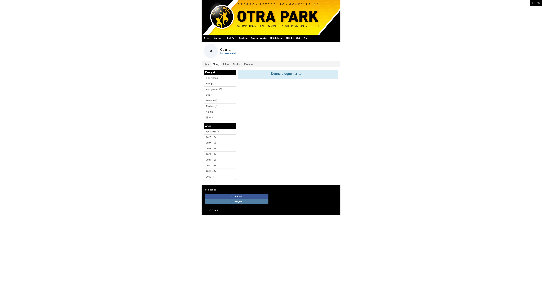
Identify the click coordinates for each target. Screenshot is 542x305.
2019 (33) (211, 171)
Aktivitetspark (276, 38)
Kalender (248, 64)
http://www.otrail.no (229, 53)
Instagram (238, 201)
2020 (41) (211, 165)
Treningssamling (259, 38)
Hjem (206, 64)
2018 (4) (210, 177)
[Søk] (533, 3)
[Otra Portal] (271, 17)
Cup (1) (209, 95)
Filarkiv (236, 64)
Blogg (216, 64)
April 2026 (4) (212, 131)
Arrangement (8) (214, 89)
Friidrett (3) (211, 100)
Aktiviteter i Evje (293, 38)
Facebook (238, 196)
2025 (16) (211, 137)
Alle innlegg (212, 78)
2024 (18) (211, 143)
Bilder (306, 38)
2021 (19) (211, 160)
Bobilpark (243, 38)
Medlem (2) (212, 106)
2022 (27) (211, 154)
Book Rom (231, 38)
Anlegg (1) (211, 83)
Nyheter (207, 38)
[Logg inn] (538, 3)
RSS (210, 117)
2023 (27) (211, 148)
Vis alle (209, 112)
